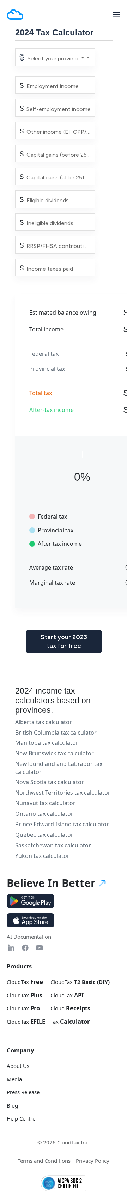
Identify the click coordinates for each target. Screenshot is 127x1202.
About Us (18, 1065)
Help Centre (21, 1118)
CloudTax (25, 982)
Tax (70, 1021)
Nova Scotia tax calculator (49, 782)
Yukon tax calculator (42, 856)
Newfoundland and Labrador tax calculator (58, 767)
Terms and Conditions (44, 1160)
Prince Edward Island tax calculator (62, 824)
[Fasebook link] (25, 947)
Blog (12, 1105)
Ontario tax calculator (44, 813)
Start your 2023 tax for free (64, 641)
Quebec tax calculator (44, 835)
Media (14, 1079)
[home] (15, 14)
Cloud (70, 1008)
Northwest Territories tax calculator (62, 792)
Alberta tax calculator (43, 722)
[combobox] (59, 58)
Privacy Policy (92, 1160)
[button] (114, 14)
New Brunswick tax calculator (54, 753)
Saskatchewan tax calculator (53, 845)
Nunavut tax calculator (45, 803)
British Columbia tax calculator (56, 732)
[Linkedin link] (11, 947)
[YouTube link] (39, 947)
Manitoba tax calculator (46, 743)
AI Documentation (29, 936)
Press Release (23, 1092)
